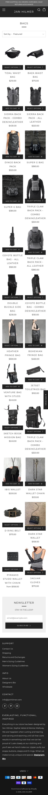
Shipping (6, 653)
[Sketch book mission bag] (12, 415)
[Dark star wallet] (35, 514)
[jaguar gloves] (35, 558)
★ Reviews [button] (46, 399)
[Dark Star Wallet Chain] (35, 470)
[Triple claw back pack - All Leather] (35, 238)
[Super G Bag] (35, 142)
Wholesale (7, 687)
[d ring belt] (12, 512)
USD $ (22, 771)
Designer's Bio (9, 682)
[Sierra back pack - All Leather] (35, 96)
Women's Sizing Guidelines (15, 665)
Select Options (11, 67)
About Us (6, 678)
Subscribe (23, 625)
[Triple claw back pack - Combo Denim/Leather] (35, 187)
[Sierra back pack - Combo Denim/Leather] (12, 96)
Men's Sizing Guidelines (13, 661)
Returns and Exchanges (13, 657)
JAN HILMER (24, 11)
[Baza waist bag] (35, 53)
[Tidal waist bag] (12, 53)
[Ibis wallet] (12, 470)
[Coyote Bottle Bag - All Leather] (12, 237)
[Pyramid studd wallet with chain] (12, 556)
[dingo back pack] (12, 142)
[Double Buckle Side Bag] (12, 284)
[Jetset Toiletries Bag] (35, 371)
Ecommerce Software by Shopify (24, 789)
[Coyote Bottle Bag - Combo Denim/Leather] (35, 284)
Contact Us (7, 649)
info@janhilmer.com (12, 699)
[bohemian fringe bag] (35, 331)
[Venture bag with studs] (12, 374)
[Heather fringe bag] (12, 331)
